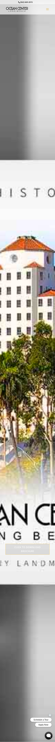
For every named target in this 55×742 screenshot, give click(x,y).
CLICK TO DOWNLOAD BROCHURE (27, 549)
